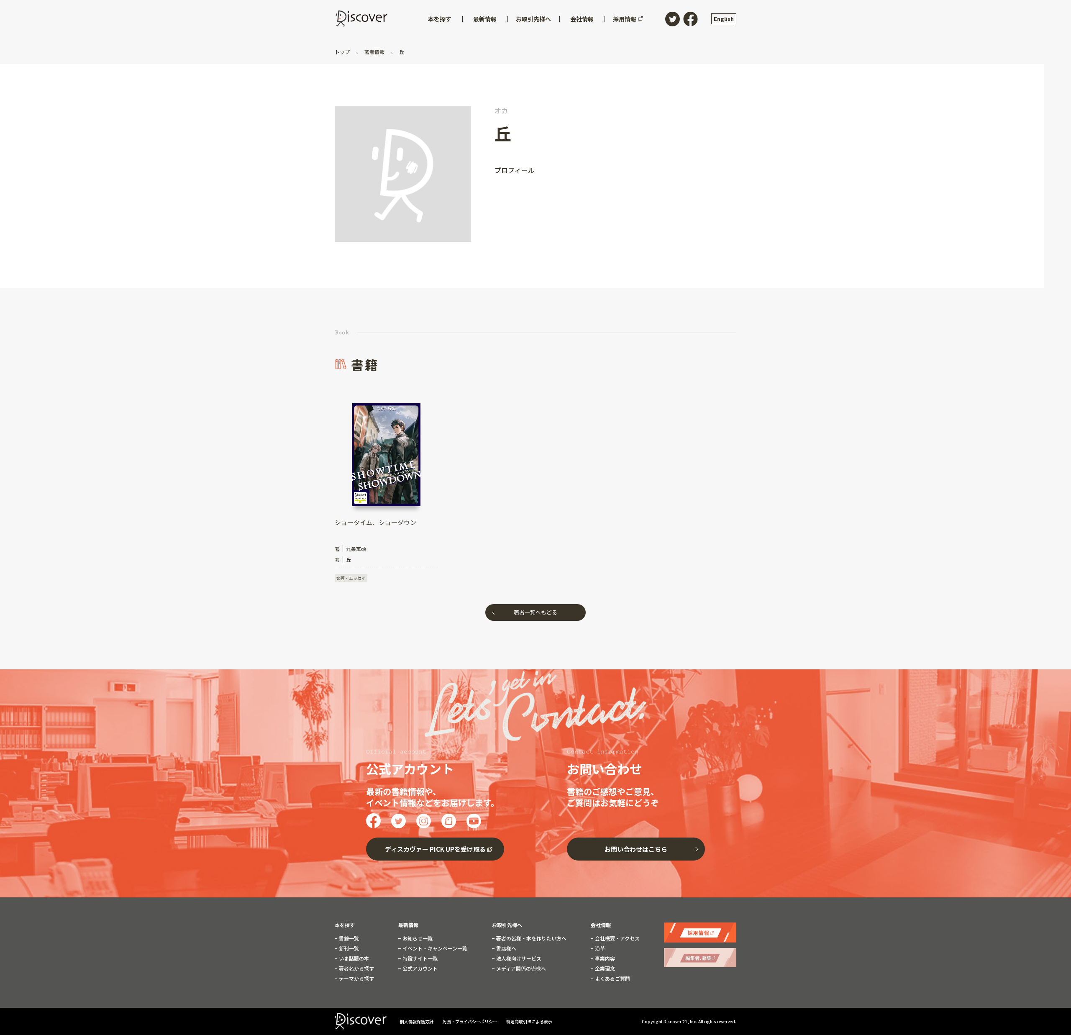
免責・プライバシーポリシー (470, 1021)
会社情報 (601, 924)
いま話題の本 (353, 958)
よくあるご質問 (612, 978)
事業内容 (604, 958)
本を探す (345, 924)
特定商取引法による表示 (529, 1021)
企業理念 (604, 968)
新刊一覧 (348, 948)
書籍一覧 (348, 938)
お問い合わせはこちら (636, 849)
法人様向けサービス (518, 958)
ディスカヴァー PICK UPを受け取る (435, 849)
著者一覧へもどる (535, 612)
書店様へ (505, 948)
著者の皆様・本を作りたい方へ (530, 938)
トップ (343, 51)
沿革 (599, 948)
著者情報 (374, 51)
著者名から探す (356, 968)
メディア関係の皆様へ (520, 968)
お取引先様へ (507, 924)
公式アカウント (419, 968)
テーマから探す (356, 978)
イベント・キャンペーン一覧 (434, 948)
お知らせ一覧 (417, 938)
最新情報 (408, 924)
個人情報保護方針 (417, 1021)
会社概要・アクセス (617, 938)
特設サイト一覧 (419, 958)
